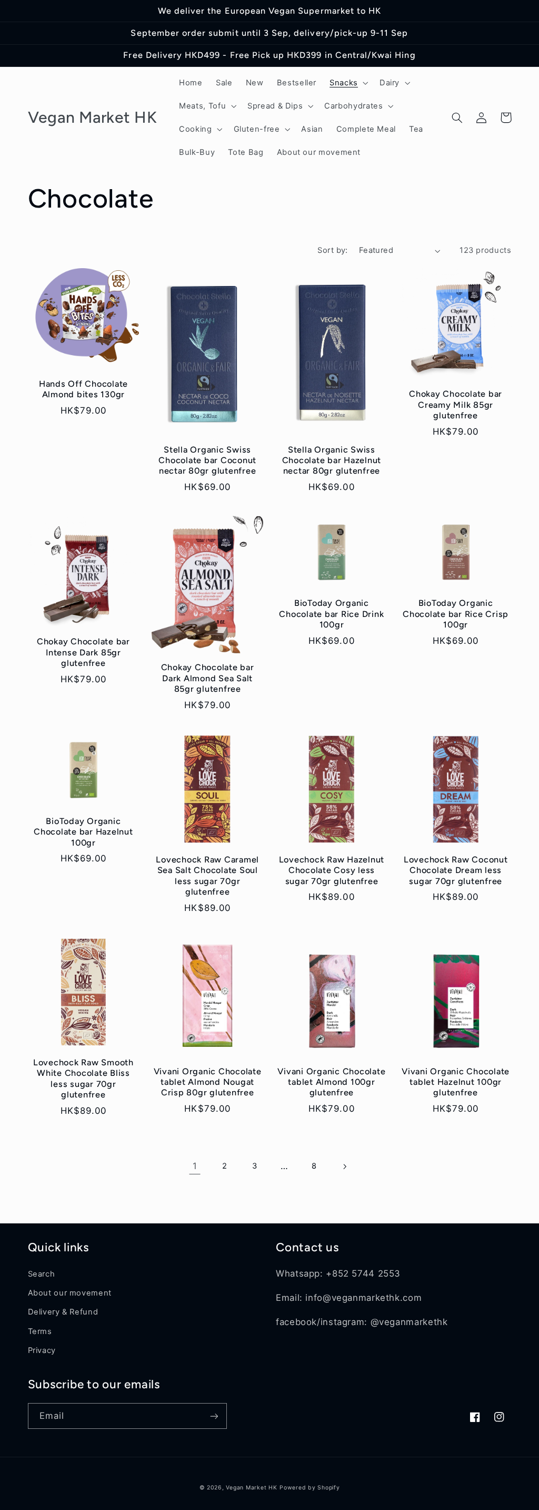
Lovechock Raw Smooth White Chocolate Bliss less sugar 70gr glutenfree (83, 1078)
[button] (348, 82)
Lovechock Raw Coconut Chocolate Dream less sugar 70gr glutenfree (456, 870)
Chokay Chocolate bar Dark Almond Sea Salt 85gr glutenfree (207, 678)
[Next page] (344, 1166)
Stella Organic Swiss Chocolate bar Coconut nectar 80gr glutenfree (207, 460)
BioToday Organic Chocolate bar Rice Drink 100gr (331, 614)
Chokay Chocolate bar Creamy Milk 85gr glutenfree (455, 404)
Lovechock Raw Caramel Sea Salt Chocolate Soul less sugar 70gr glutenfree (207, 876)
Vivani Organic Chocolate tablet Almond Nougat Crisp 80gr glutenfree (208, 1082)
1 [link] (195, 1166)
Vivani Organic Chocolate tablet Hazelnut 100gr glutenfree (456, 1082)
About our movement (70, 1293)
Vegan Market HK (251, 1487)
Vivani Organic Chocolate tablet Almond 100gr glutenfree (331, 1082)
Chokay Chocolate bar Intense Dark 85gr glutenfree (83, 652)
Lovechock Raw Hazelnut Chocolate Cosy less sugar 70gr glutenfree (332, 870)
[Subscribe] (214, 1416)
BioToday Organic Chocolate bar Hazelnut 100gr (83, 832)
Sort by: (332, 250)
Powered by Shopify (310, 1487)
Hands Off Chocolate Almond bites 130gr (83, 389)
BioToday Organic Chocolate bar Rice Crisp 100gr (455, 614)
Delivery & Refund (63, 1312)
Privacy (42, 1350)
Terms (40, 1331)
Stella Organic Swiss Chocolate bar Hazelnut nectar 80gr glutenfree (332, 460)
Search (41, 1274)
